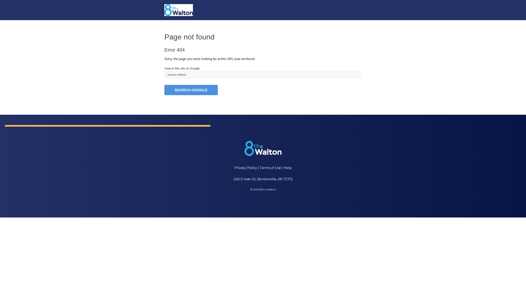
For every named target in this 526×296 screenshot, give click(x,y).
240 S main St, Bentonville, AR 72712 (263, 179)
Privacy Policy (245, 168)
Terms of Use (270, 168)
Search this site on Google (182, 68)
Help (288, 168)
